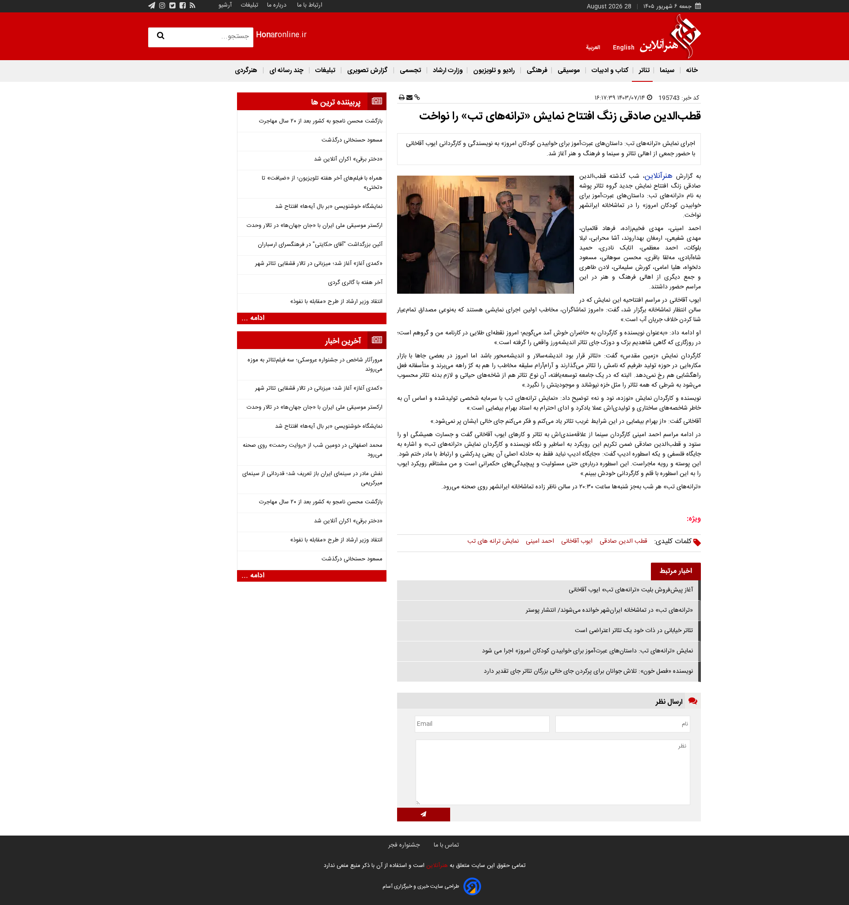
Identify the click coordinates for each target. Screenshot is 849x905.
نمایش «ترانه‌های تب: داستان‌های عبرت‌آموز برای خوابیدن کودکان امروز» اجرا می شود (587, 651)
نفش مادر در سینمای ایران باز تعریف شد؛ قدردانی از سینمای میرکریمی (312, 478)
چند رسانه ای (286, 70)
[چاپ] (402, 98)
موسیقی (568, 70)
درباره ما (276, 5)
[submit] (423, 814)
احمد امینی (540, 541)
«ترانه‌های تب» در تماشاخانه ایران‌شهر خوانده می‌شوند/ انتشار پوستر (609, 610)
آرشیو (225, 5)
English (624, 47)
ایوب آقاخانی (577, 541)
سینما (667, 70)
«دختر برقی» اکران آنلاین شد (348, 159)
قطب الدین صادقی (623, 541)
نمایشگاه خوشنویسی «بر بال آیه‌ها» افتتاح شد (328, 206)
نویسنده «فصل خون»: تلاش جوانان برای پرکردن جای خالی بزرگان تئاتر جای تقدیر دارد (588, 671)
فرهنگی (536, 70)
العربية (593, 47)
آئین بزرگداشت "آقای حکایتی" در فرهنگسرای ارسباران (320, 244)
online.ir (281, 35)
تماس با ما (446, 845)
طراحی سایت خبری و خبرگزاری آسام (420, 886)
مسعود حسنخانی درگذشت (351, 140)
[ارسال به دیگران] (409, 98)
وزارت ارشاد (447, 70)
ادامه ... (252, 318)
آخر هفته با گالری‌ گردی (355, 283)
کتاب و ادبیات (609, 70)
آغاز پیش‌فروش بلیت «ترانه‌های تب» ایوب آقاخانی (631, 590)
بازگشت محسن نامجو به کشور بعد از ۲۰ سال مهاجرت (320, 121)
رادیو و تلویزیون (493, 70)
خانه (691, 70)
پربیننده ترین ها (336, 102)
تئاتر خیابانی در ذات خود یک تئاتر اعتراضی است (634, 630)
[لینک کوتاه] (416, 98)
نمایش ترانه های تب (493, 541)
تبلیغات (248, 5)
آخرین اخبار (343, 341)
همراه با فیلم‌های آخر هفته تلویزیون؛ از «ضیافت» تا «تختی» (322, 183)
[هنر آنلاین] (670, 36)
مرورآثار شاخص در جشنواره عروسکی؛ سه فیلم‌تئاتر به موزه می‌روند (315, 365)
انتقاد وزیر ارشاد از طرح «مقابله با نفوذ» (336, 302)
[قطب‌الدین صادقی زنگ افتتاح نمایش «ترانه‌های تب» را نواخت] (487, 234)
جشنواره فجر (404, 845)
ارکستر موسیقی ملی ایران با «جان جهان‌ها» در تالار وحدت (314, 225)
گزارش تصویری (367, 70)
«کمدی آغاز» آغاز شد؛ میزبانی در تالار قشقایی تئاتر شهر (318, 263)
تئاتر (643, 70)
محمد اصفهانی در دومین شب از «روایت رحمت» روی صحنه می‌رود (312, 450)
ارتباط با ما (309, 5)
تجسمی (410, 70)
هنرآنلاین (659, 176)
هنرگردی (246, 70)
